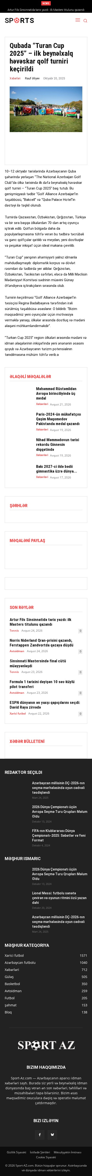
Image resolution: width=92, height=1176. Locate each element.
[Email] (47, 555)
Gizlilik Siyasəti (16, 1152)
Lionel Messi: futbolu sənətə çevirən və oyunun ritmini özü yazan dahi (59, 898)
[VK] (58, 555)
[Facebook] (14, 555)
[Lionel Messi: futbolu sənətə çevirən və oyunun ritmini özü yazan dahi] (16, 899)
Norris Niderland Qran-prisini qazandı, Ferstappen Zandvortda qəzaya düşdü (41, 642)
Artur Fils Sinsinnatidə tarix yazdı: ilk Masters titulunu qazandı (46, 10)
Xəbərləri (15, 78)
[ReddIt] (36, 555)
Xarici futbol (18, 713)
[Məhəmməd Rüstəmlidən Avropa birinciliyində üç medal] (20, 395)
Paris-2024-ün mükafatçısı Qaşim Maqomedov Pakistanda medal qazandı (58, 419)
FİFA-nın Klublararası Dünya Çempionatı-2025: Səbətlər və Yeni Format (58, 835)
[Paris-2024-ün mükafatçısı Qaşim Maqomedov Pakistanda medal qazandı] (20, 420)
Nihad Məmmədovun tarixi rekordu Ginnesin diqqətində (57, 444)
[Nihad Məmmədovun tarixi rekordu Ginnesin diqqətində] (20, 446)
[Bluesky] (52, 1135)
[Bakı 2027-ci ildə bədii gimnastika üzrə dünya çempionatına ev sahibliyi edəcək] (20, 471)
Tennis (14, 630)
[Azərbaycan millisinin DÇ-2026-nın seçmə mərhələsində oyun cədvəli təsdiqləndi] (16, 789)
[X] (25, 555)
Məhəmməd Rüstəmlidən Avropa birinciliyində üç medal (56, 393)
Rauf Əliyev (32, 78)
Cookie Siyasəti (46, 1157)
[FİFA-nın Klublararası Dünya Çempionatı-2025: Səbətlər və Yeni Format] (16, 836)
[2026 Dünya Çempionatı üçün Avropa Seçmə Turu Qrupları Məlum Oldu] (16, 813)
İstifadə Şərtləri (40, 1152)
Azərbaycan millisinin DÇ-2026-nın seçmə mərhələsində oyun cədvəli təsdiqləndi (58, 787)
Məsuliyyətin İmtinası (67, 1152)
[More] (69, 555)
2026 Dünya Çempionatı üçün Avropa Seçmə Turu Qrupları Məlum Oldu (59, 811)
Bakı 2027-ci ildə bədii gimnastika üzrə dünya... (56, 469)
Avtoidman (17, 651)
